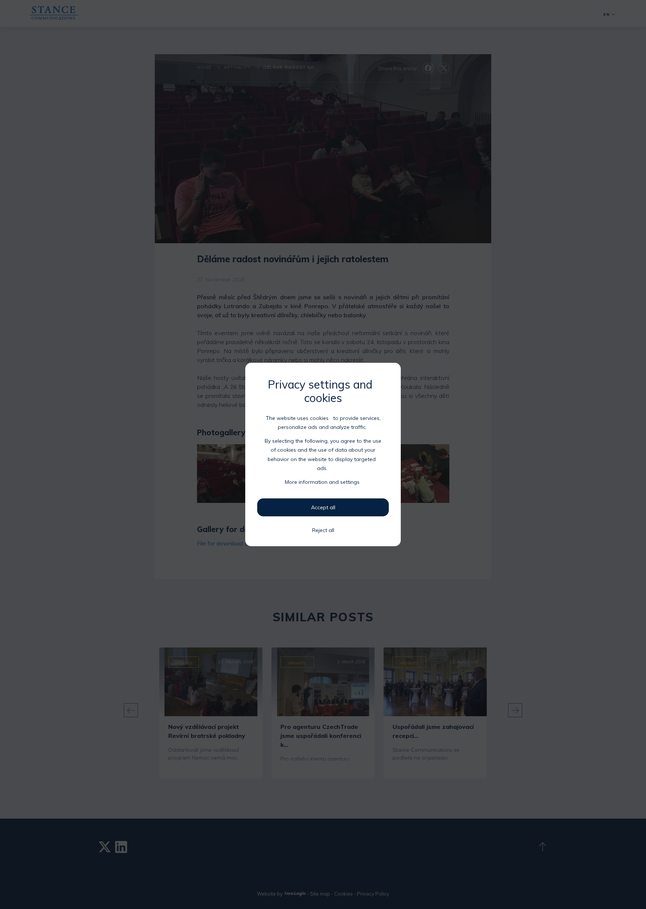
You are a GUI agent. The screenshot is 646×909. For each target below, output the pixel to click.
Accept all (323, 507)
